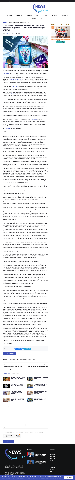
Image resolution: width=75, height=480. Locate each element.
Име (4, 423)
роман (41, 72)
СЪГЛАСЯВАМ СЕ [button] (68, 477)
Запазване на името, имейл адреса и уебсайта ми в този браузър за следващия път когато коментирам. (24, 432)
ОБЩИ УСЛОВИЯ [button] (57, 478)
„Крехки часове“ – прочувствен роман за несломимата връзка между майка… (17, 385)
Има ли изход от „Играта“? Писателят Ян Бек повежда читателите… (16, 392)
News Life (8, 33)
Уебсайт (4, 427)
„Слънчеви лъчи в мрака (15, 79)
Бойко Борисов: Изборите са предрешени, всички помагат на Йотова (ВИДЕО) (40, 462)
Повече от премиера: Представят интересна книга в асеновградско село (17, 399)
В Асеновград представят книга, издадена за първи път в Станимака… (40, 392)
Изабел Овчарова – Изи (13, 359)
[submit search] (71, 1)
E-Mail (27, 423)
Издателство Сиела (23, 359)
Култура (5, 22)
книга (30, 359)
